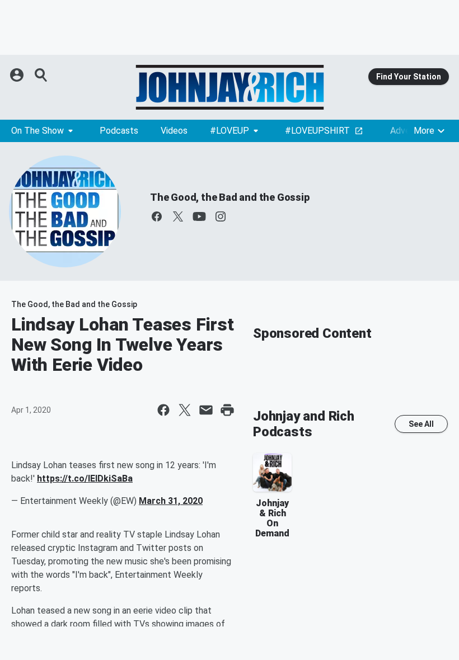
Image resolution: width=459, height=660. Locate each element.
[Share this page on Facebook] (163, 410)
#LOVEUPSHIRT (317, 130)
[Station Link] (229, 87)
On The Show (37, 130)
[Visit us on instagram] (220, 216)
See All (421, 423)
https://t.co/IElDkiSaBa (85, 478)
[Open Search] (41, 75)
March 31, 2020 (171, 501)
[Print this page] (227, 410)
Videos (174, 130)
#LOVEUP (229, 130)
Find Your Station (408, 76)
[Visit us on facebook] (156, 216)
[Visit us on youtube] (199, 216)
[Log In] (18, 75)
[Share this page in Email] (206, 410)
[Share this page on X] (185, 410)
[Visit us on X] (178, 216)
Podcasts (119, 130)
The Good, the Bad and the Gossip (230, 197)
